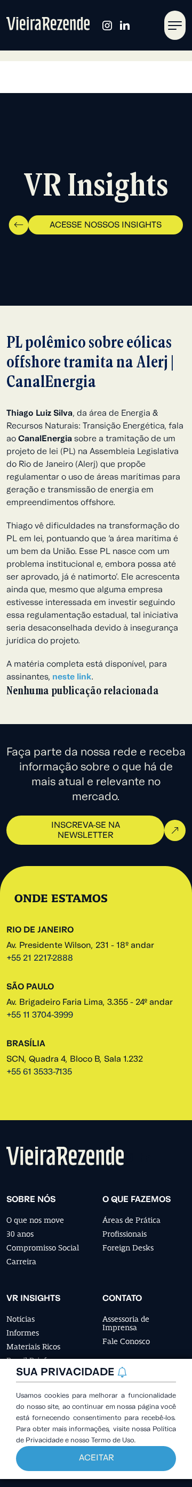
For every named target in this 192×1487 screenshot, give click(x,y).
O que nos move (35, 1220)
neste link (71, 677)
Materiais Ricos (33, 1346)
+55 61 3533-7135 (39, 1072)
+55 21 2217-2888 (39, 958)
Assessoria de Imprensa (125, 1323)
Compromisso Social (42, 1248)
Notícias (20, 1319)
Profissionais (124, 1234)
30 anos (20, 1234)
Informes (22, 1333)
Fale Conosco (126, 1341)
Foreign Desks (128, 1248)
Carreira (21, 1261)
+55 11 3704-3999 (39, 1015)
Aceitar (96, 1458)
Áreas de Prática (131, 1220)
